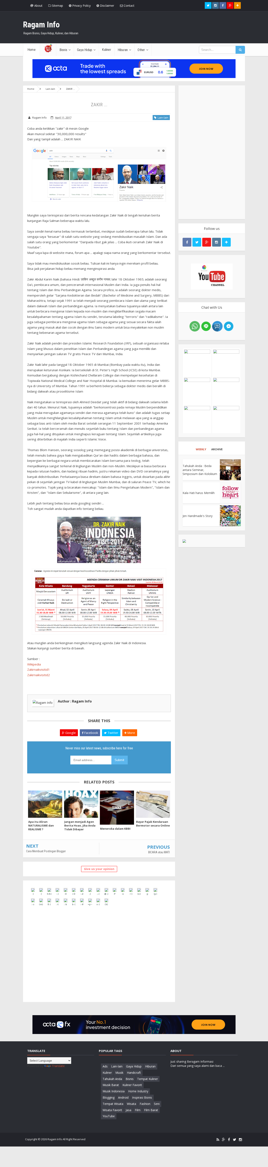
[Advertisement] (212, 152)
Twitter (112, 733)
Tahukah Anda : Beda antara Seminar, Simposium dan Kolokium (200, 470)
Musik (119, 1073)
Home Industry (138, 1091)
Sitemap (57, 6)
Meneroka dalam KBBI (115, 828)
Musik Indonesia (114, 1091)
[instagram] (240, 1139)
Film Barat (151, 1110)
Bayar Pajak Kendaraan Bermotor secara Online (153, 823)
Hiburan (150, 1066)
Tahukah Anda (112, 1079)
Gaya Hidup (134, 1066)
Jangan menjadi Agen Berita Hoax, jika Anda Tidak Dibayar (79, 825)
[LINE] (206, 326)
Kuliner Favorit (132, 1085)
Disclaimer (106, 6)
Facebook (90, 733)
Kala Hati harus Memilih (199, 493)
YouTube (109, 1116)
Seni (157, 1104)
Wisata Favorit (112, 1110)
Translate (58, 1066)
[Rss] (217, 1139)
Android (123, 1097)
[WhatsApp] (194, 326)
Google (70, 733)
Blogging (109, 1097)
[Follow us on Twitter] (208, 5)
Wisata (131, 1104)
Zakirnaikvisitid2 (38, 675)
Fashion (145, 1104)
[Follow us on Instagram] (216, 242)
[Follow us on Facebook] (222, 5)
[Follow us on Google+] (230, 5)
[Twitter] (234, 1139)
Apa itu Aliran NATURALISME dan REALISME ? (41, 825)
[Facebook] (229, 1139)
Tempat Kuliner (147, 1079)
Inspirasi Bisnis (142, 1097)
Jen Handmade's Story (198, 516)
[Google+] (223, 1139)
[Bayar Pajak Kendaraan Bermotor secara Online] (153, 804)
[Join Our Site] (237, 5)
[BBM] (217, 326)
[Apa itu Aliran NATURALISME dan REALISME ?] (45, 804)
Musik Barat (111, 1085)
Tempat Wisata (113, 1104)
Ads (105, 1066)
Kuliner (107, 1073)
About (38, 6)
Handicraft (134, 1073)
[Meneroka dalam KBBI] (117, 808)
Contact (128, 6)
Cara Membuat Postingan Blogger (46, 851)
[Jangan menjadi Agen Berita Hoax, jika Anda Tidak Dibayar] (81, 804)
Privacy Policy (81, 6)
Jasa (128, 1110)
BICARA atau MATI (159, 852)
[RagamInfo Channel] (212, 276)
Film (137, 1110)
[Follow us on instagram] (215, 5)
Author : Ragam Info (75, 701)
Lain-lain (162, 117)
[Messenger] (228, 326)
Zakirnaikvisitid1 (38, 669)
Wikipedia (34, 664)
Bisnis (130, 1079)
